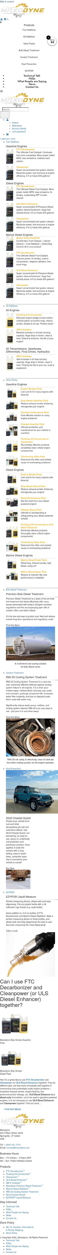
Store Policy (11, 1232)
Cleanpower (6, 1082)
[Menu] (5, 114)
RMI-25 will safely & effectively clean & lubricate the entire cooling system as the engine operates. (30, 761)
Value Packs (11, 379)
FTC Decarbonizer (35, 1079)
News (8, 1215)
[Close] (1, 22)
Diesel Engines (15, 183)
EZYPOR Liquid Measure (18, 1197)
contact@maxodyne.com (18, 1147)
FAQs (8, 1209)
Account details (19, 128)
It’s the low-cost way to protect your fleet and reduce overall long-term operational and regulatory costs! (30, 618)
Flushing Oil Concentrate (18, 1173)
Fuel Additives (12, 141)
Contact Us (32, 87)
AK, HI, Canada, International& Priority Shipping (19, 1228)
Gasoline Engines (16, 146)
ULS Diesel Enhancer (17, 1179)
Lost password (19, 131)
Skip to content (7, 1)
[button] (29, 30)
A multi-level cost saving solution (30, 663)
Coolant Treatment (14, 672)
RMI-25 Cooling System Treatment (22, 1191)
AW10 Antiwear (14, 1182)
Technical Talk (12, 1206)
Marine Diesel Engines (19, 235)
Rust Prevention (13, 768)
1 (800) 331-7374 (12, 1144)
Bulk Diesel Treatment (16, 589)
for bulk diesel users (30, 666)
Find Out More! (12, 1109)
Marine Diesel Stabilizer (18, 1188)
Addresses (17, 125)
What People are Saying (17, 1212)
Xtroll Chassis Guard (18, 818)
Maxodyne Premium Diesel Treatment (24, 1185)
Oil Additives (12, 305)
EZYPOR (10, 892)
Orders (15, 122)
